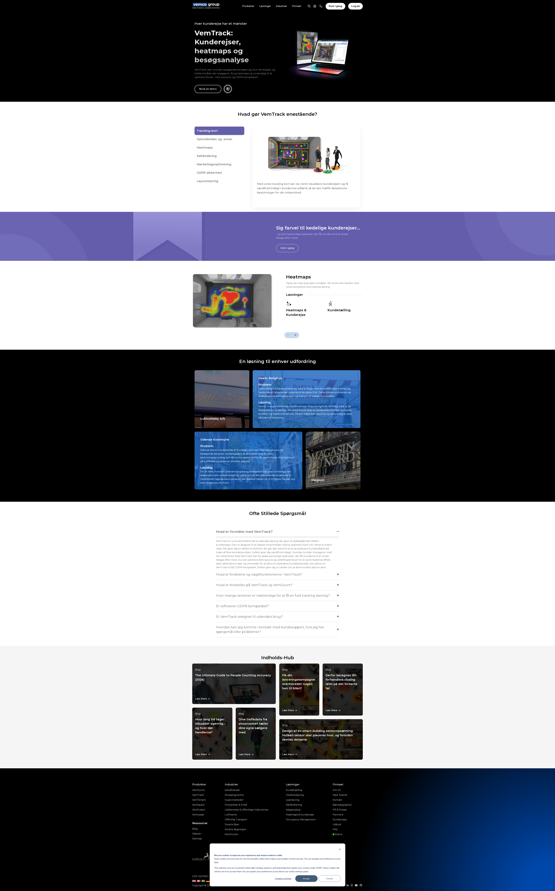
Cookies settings (283, 878)
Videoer (196, 833)
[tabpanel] (277, 302)
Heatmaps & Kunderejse (300, 814)
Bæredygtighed (342, 804)
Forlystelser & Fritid (236, 804)
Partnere (338, 814)
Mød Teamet (340, 795)
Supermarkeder (234, 800)
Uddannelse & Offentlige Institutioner (247, 809)
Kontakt (337, 800)
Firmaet (296, 6)
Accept (306, 878)
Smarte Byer (232, 824)
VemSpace (198, 804)
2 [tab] (279, 333)
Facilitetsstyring (295, 795)
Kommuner (231, 834)
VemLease (198, 814)
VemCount (198, 790)
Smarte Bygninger (235, 829)
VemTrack (198, 795)
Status (338, 834)
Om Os (337, 790)
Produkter (248, 6)
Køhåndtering (294, 804)
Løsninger (265, 6)
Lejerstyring (292, 800)
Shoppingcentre (234, 795)
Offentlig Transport (236, 819)
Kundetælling (294, 790)
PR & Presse (340, 809)
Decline (329, 878)
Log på (355, 6)
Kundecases (340, 819)
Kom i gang (335, 6)
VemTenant (199, 800)
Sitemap (197, 838)
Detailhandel (232, 790)
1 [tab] (275, 333)
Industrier (281, 6)
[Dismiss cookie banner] (340, 850)
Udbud (337, 824)
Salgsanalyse (293, 809)
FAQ (335, 829)
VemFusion (198, 809)
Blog (195, 828)
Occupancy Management (301, 819)
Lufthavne (231, 814)
